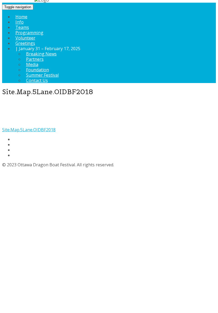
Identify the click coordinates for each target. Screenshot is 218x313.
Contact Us (37, 80)
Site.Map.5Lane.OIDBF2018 (29, 130)
